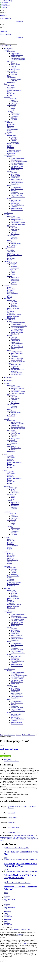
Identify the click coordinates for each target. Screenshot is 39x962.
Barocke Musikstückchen (18, 158)
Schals (13, 108)
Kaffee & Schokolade (17, 193)
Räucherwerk (11, 153)
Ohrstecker (14, 66)
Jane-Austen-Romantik (17, 619)
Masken (9, 92)
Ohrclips (13, 68)
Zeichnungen (11, 87)
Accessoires (7, 97)
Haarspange (22, 838)
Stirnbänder (14, 101)
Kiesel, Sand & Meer (17, 189)
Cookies (6, 913)
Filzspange (3, 838)
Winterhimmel (15, 202)
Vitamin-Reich (15, 177)
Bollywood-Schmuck (17, 182)
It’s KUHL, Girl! (16, 200)
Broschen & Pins (16, 79)
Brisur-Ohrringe (15, 64)
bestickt (10, 817)
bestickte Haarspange (6, 837)
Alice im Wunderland (17, 168)
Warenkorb (19, 21)
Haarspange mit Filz (32, 838)
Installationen (15, 142)
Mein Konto (3, 15)
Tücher (13, 106)
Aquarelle (10, 89)
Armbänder (14, 74)
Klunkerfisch (11, 822)
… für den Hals (11, 105)
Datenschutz (7, 911)
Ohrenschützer (15, 103)
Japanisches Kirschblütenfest (19, 161)
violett (13, 813)
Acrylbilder (10, 85)
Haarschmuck (11, 82)
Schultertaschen (15, 113)
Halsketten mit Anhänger (18, 58)
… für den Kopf (12, 98)
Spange (2, 840)
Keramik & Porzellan (13, 143)
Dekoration (7, 134)
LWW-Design (15, 929)
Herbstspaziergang (16, 187)
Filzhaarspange (30, 837)
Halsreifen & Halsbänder (18, 393)
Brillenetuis (14, 118)
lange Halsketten (15, 56)
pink (9, 813)
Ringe (9, 76)
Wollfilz (18, 827)
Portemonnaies (15, 116)
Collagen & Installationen (14, 90)
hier (25, 943)
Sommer (9, 171)
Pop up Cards (11, 93)
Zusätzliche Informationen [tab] (11, 761)
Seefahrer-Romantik (16, 208)
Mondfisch (7, 915)
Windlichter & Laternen (14, 150)
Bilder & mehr (11, 135)
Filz (14, 837)
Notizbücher (10, 127)
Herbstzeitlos (14, 192)
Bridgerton (14, 172)
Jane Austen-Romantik (17, 163)
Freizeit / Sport (27, 806)
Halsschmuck (11, 51)
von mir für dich (8, 48)
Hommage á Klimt (16, 651)
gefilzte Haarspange (12, 838)
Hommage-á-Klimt (16, 195)
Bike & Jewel (15, 169)
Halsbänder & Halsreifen (18, 59)
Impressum (7, 896)
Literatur (9, 95)
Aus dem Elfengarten (17, 166)
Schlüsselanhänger (12, 129)
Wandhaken (10, 147)
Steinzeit (13, 190)
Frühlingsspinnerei (16, 160)
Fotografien (10, 126)
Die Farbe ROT (15, 176)
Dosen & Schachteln (13, 151)
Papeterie (6, 121)
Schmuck (6, 50)
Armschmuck (11, 71)
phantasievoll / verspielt (14, 832)
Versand (6, 897)
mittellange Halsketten (17, 388)
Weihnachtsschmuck (17, 210)
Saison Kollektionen (9, 155)
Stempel (9, 130)
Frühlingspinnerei (16, 616)
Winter (9, 198)
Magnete (9, 132)
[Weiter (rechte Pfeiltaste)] (2, 961)
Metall (13, 827)
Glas (9, 827)
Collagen (13, 140)
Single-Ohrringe (15, 69)
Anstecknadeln (11, 77)
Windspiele (10, 148)
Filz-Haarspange (20, 837)
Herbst (9, 185)
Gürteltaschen (15, 114)
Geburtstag (11, 806)
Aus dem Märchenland (17, 205)
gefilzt (14, 817)
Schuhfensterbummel (17, 179)
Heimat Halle (15, 184)
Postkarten (10, 122)
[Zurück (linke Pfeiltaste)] (0, 961)
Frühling (9, 156)
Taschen (9, 111)
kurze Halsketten (15, 53)
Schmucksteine (8, 916)
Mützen (13, 100)
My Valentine (15, 203)
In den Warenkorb (5, 756)
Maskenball (14, 206)
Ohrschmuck (11, 61)
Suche (2, 9)
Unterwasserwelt (15, 181)
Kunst (5, 84)
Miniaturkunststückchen (18, 197)
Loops (13, 110)
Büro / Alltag (18, 806)
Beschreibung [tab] (8, 759)
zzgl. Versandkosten (9, 749)
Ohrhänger (14, 63)
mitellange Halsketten (17, 55)
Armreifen (14, 72)
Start (1, 735)
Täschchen (14, 119)
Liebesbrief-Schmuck (17, 164)
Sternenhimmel (15, 174)
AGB (5, 901)
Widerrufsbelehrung (9, 899)
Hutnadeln (14, 80)
